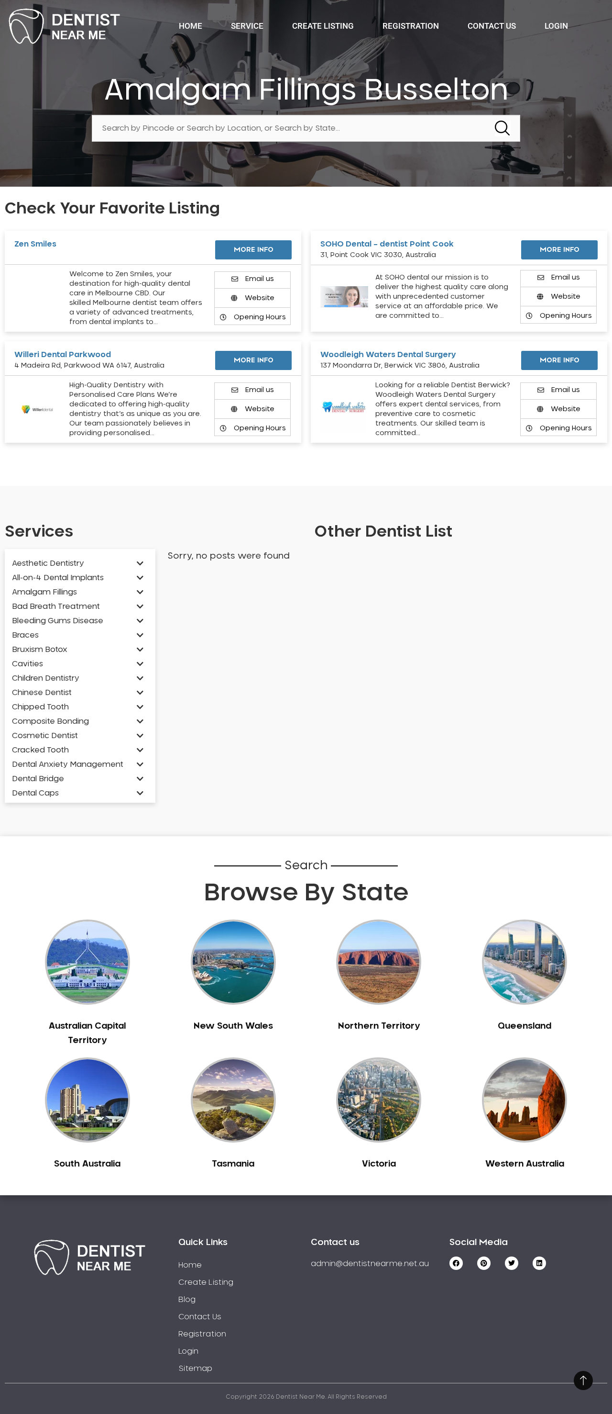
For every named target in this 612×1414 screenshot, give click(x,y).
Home (190, 26)
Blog (187, 1299)
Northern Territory (379, 1026)
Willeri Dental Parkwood (62, 355)
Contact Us (492, 26)
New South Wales (233, 1026)
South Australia (87, 1164)
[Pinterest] (484, 1263)
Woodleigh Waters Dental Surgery (388, 355)
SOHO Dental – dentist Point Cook (387, 244)
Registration (410, 26)
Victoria (379, 1164)
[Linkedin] (539, 1263)
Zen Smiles (35, 244)
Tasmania (233, 1164)
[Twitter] (511, 1263)
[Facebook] (456, 1263)
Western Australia (524, 1164)
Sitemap (195, 1368)
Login (556, 26)
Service (247, 26)
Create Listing (323, 26)
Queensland (524, 1026)
